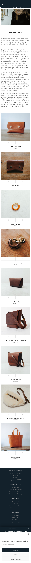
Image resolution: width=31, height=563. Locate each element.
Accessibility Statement (15, 489)
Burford (15, 475)
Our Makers (15, 520)
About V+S (15, 515)
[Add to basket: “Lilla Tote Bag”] (8, 453)
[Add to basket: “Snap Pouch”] (8, 181)
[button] (28, 534)
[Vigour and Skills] (14, 7)
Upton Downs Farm (15, 473)
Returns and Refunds (15, 492)
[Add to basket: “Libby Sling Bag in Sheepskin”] (8, 414)
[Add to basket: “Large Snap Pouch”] (8, 142)
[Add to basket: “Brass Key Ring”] (8, 220)
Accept (15, 550)
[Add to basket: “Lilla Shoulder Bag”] (8, 375)
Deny (15, 554)
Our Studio (15, 517)
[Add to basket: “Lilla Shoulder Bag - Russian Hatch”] (8, 336)
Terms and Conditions (15, 506)
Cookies (15, 503)
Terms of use (15, 501)
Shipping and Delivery (15, 494)
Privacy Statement (15, 508)
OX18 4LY (15, 477)
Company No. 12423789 (15, 480)
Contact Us (15, 487)
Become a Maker (15, 522)
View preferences (15, 559)
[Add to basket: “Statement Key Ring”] (8, 259)
